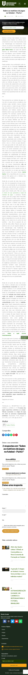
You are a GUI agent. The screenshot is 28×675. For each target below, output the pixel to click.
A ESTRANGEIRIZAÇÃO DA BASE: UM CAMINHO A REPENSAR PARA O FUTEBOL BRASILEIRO (18, 596)
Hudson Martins (10, 425)
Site (3, 520)
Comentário (5, 494)
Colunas (3, 635)
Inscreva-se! (14, 665)
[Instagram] (8, 621)
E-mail (4, 515)
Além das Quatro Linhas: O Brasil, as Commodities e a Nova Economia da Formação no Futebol (18, 552)
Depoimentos (5, 638)
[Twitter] (12, 621)
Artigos (3, 632)
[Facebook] (4, 621)
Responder (5, 468)
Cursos (3, 629)
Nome (4, 508)
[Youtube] (16, 621)
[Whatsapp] (20, 621)
